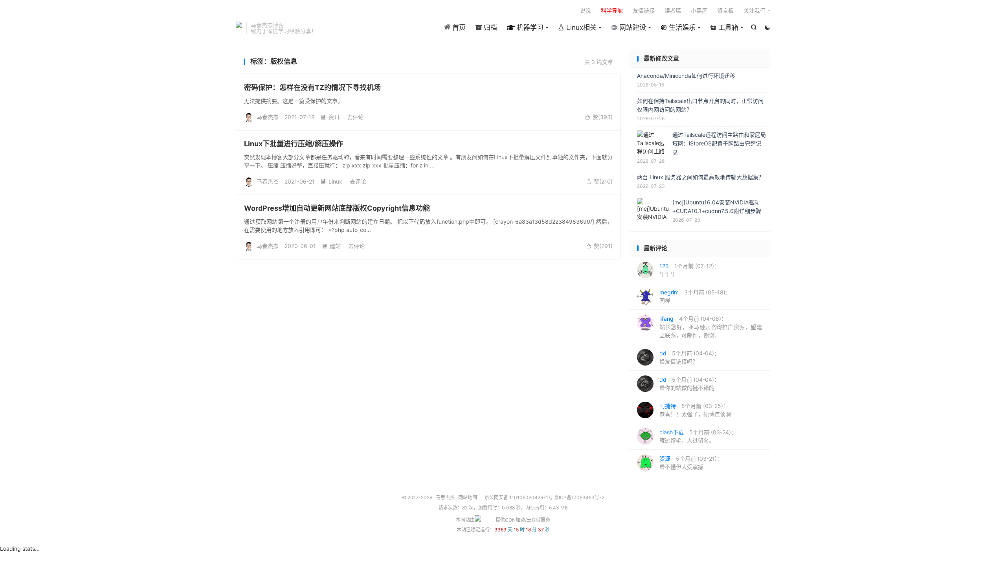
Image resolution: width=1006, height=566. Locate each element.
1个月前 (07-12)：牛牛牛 (689, 270)
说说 (585, 10)
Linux (331, 181)
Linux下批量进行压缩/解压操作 (293, 144)
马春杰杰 (239, 28)
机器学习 (529, 27)
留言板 (725, 10)
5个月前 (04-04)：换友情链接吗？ (689, 357)
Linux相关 (580, 27)
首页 (458, 27)
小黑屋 (699, 10)
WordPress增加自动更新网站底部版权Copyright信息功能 (337, 208)
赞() (599, 117)
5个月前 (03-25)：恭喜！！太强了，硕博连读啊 (695, 409)
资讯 (330, 117)
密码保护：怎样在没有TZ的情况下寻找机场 (312, 87)
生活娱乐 (681, 27)
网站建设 (631, 27)
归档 (489, 27)
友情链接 (644, 10)
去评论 (355, 117)
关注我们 (754, 10)
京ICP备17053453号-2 (579, 497)
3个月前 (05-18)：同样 (695, 296)
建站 (331, 246)
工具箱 (727, 27)
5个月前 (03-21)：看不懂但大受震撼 (690, 462)
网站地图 (467, 497)
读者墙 (673, 10)
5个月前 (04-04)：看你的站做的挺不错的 (689, 383)
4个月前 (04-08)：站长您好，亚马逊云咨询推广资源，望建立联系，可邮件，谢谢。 (710, 326)
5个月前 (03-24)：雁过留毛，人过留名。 (697, 436)
